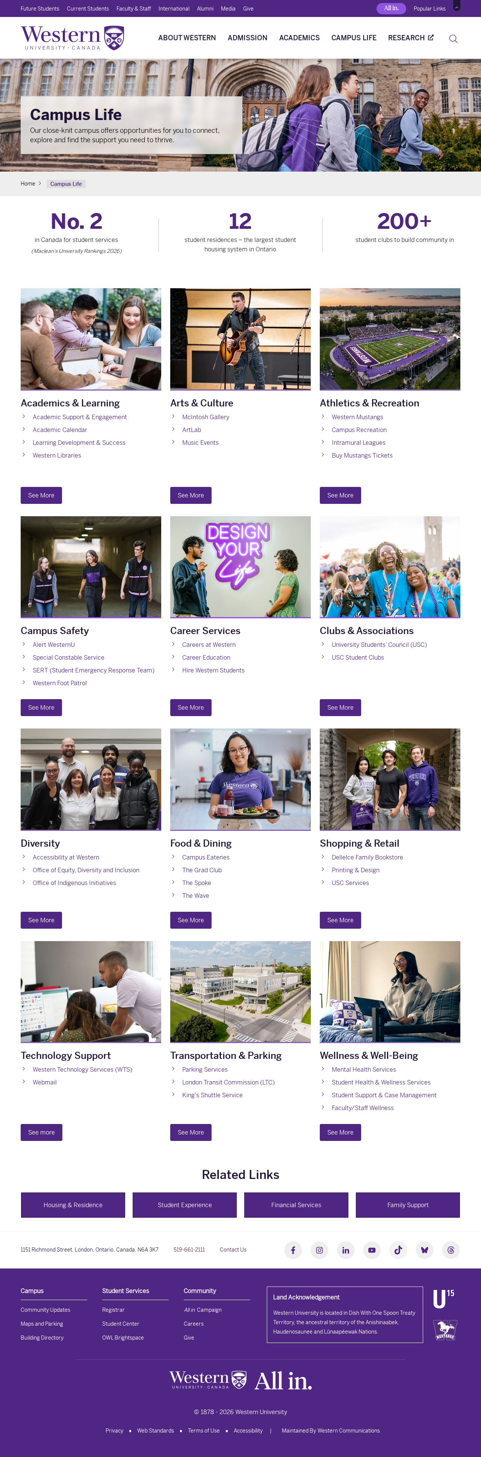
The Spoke (196, 883)
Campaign (203, 1309)
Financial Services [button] (296, 1205)
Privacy (114, 1430)
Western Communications (349, 1430)
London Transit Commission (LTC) (228, 1082)
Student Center (120, 1323)
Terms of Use (204, 1430)
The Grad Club (202, 870)
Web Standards (155, 1430)
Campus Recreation (359, 430)
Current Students (88, 8)
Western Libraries (57, 455)
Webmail (45, 1082)
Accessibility (248, 1430)
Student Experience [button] (185, 1205)
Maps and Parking (42, 1323)
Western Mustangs (357, 417)
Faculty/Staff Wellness (363, 1108)
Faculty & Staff (133, 8)
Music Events (200, 443)
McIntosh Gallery (205, 417)
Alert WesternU (54, 645)
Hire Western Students (213, 670)
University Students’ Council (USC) (379, 645)
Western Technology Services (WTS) (82, 1070)
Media (228, 8)
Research (406, 37)
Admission (248, 37)
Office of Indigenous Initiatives (74, 883)
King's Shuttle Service (212, 1095)
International (174, 8)
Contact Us (233, 1249)
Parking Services (205, 1070)
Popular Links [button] (430, 8)
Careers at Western (209, 645)
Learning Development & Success (79, 443)
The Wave (195, 896)
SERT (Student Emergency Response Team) (93, 670)
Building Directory (42, 1337)
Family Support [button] (408, 1205)
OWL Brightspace (123, 1337)
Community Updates (45, 1309)
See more (41, 1132)
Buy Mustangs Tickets (362, 455)
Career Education (206, 658)
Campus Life (354, 37)
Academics (299, 37)
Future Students (40, 8)
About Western (187, 37)
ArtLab (191, 430)
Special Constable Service (68, 658)
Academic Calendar (60, 430)
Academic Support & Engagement (80, 417)
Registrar (113, 1309)
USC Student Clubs (358, 658)
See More (41, 495)
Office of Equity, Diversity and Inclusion (86, 870)
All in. (391, 8)
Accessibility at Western (66, 857)
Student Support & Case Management (384, 1095)
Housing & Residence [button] (73, 1205)
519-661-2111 (189, 1249)
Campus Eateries (206, 857)
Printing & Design (356, 870)
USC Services (350, 883)
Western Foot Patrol (60, 683)
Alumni (205, 8)
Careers (194, 1323)
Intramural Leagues (359, 443)
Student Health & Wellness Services (381, 1082)
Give (248, 8)
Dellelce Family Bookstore (367, 857)
